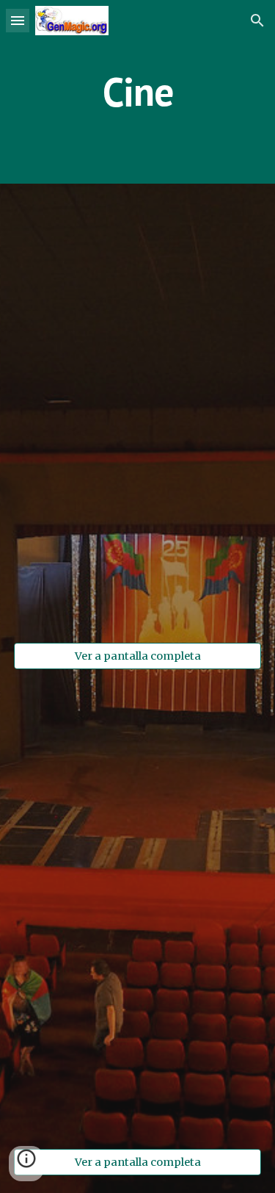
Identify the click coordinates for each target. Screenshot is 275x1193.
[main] (138, 91)
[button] (17, 20)
